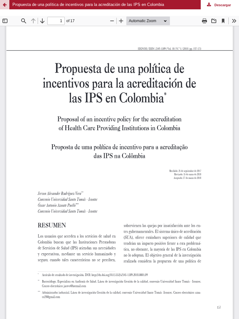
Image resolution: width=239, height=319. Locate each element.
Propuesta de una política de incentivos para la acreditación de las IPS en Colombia (88, 4)
